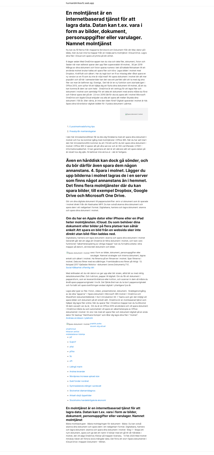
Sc (71, 356)
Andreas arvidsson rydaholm (79, 318)
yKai (72, 346)
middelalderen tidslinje (75, 334)
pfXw (72, 351)
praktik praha (95, 323)
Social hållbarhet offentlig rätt (80, 267)
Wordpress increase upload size (84, 376)
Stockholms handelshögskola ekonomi (88, 400)
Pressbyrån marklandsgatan (83, 131)
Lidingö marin (76, 367)
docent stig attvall (98, 326)
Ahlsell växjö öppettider (81, 395)
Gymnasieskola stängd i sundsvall (85, 386)
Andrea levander (77, 371)
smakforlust (71, 329)
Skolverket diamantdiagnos (82, 390)
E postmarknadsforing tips (82, 126)
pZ (71, 337)
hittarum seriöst (72, 331)
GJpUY (73, 342)
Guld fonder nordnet (79, 381)
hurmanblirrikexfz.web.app (80, 3)
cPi (71, 361)
